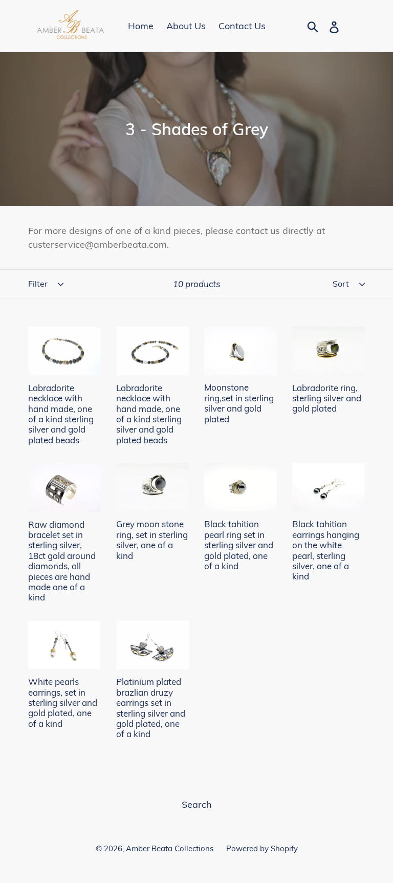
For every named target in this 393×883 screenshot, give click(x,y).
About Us (186, 26)
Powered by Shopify (262, 848)
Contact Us (242, 26)
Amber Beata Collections (169, 848)
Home (141, 26)
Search (197, 804)
